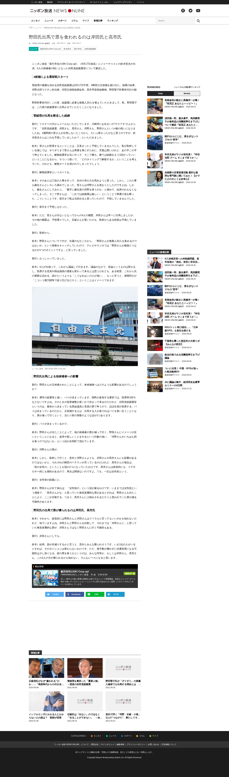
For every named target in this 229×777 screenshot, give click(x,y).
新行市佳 (78, 49)
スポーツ (62, 20)
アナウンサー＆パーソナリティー (71, 2)
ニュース (49, 20)
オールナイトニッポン (99, 2)
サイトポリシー (107, 744)
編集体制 (120, 744)
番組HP (130, 572)
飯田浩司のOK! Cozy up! (50, 49)
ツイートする (54, 594)
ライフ (86, 20)
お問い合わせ (153, 744)
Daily (160, 93)
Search (198, 21)
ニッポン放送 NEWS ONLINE (63, 10)
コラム (74, 20)
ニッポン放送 (36, 2)
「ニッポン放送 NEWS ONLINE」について (71, 744)
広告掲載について (169, 744)
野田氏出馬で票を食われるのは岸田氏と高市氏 (75, 37)
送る (95, 594)
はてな (115, 594)
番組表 (50, 2)
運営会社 (95, 744)
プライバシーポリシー (136, 744)
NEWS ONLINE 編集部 (41, 43)
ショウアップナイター (122, 2)
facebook (183, 10)
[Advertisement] (173, 55)
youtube (198, 10)
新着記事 (98, 20)
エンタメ (35, 20)
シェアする (74, 594)
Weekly (187, 93)
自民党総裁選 (90, 49)
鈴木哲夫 (67, 49)
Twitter (190, 10)
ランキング (112, 20)
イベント (140, 2)
